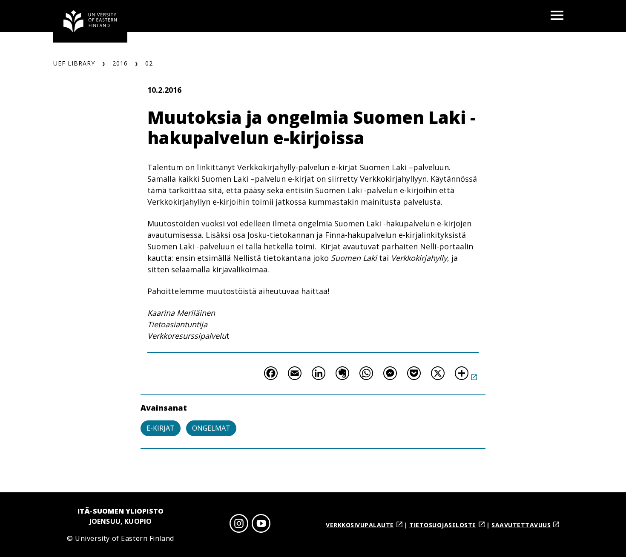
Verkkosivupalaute (360, 525)
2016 (120, 63)
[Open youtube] (261, 525)
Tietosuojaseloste (442, 525)
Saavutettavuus (521, 525)
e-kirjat (160, 428)
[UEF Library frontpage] (90, 21)
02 (149, 63)
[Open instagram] (239, 525)
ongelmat (211, 428)
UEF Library (74, 63)
